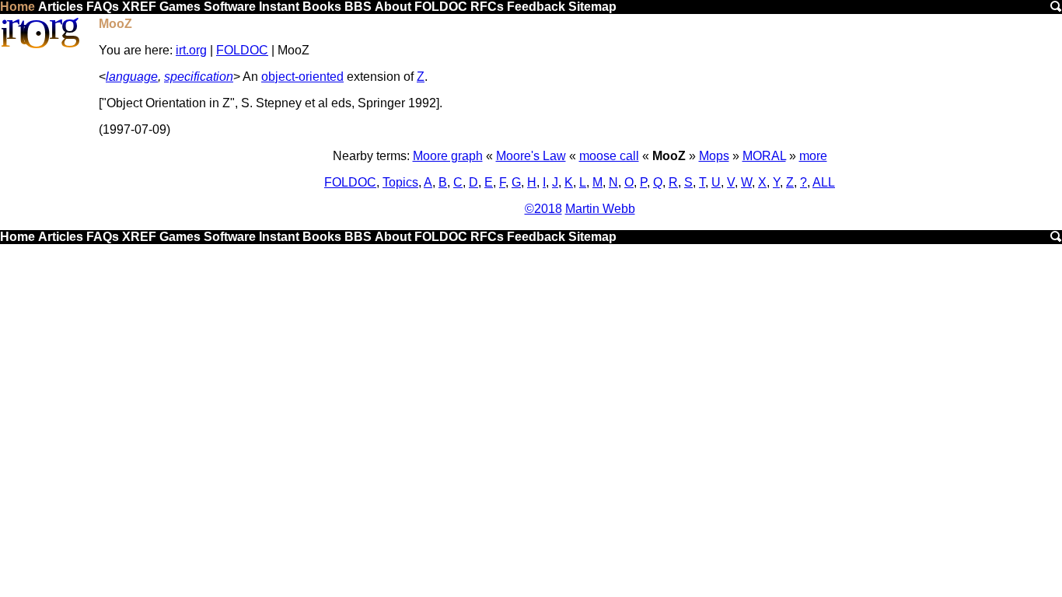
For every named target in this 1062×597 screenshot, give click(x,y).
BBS (358, 6)
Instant (279, 6)
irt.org (191, 50)
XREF (139, 6)
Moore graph (448, 155)
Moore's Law (531, 155)
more (813, 155)
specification (198, 76)
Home (17, 6)
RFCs (487, 6)
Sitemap (592, 6)
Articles (60, 6)
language (132, 76)
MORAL (764, 155)
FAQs (102, 6)
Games (180, 6)
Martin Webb (600, 208)
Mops (714, 155)
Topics (400, 182)
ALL (823, 182)
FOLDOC (440, 6)
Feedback (536, 6)
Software (230, 6)
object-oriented (302, 76)
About (393, 6)
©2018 (543, 208)
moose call (609, 155)
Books (321, 6)
